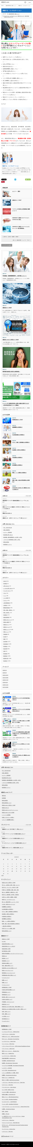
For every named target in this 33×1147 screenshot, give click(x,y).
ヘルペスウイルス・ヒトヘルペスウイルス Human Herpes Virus (15, 1106)
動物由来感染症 (6, 607)
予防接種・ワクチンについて (8, 1001)
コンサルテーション (13, 16)
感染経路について (5, 960)
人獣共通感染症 (6, 602)
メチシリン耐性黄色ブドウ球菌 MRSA (10, 1072)
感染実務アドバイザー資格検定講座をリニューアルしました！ (16, 501)
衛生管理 (5, 648)
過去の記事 (28, 495)
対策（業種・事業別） (8, 610)
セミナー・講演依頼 (7, 532)
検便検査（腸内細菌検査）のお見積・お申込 (12, 537)
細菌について (5, 980)
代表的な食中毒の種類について (8, 989)
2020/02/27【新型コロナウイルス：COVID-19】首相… (21, 218)
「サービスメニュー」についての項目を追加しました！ (14, 843)
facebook (25, 2)
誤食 (4, 651)
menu (30, 2)
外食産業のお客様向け (17, 457)
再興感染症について (6, 992)
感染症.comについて (7, 619)
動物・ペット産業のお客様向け (19, 472)
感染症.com (8, 1144)
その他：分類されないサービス (8, 904)
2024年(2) (5, 672)
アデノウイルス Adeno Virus (8, 1048)
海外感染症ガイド (5, 1018)
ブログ (4, 593)
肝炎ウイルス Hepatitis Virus (8, 1077)
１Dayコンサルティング (8, 16)
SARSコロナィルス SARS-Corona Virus (10, 1036)
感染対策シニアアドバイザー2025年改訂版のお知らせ (21, 710)
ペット (4, 595)
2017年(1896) (5, 687)
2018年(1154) (5, 684)
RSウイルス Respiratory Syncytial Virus (10, 1038)
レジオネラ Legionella (7, 1067)
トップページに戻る (7, 245)
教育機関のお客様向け (17, 465)
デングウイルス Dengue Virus (8, 1129)
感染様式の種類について (7, 963)
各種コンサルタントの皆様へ (8, 817)
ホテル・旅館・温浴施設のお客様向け (21, 442)
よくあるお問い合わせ (8, 588)
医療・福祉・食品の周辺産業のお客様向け (21, 481)
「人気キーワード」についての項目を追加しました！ (13, 833)
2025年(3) (5, 670)
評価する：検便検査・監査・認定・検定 (10, 889)
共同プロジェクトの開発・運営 (8, 928)
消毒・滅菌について (6, 1013)
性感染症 (5, 614)
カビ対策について (5, 1016)
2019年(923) (5, 682)
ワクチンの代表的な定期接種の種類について (21, 209)
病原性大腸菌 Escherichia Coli (8, 1094)
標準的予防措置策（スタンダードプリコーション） (12, 953)
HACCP (5, 581)
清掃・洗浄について (6, 1011)
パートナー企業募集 (6, 814)
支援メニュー (16, 13)
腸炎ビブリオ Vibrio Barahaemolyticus (10, 1096)
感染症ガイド (6, 624)
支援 (26, 16)
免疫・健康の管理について (7, 965)
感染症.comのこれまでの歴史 (8, 812)
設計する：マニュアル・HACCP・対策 (10, 887)
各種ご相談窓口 (6, 529)
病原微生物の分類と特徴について (9, 975)
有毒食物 (5, 634)
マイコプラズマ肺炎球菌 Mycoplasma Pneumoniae (13, 1065)
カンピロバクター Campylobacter (9, 1101)
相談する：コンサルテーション (10, 166)
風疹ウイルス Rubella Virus (8, 1053)
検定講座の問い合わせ (8, 534)
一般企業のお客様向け (6, 926)
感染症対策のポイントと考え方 (8, 946)
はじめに (4, 941)
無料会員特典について (6, 802)
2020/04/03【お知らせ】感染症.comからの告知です (21, 488)
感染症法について (5, 1004)
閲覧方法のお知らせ (7, 513)
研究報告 (5, 646)
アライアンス (6, 16)
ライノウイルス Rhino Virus (8, 1043)
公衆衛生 (5, 605)
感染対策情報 (11, 13)
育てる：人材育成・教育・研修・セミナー (11, 885)
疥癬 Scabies (5, 1111)
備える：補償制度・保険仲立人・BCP (10, 892)
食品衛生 (5, 660)
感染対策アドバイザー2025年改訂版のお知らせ (21, 698)
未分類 (4, 636)
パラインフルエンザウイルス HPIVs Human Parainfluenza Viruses (16, 1046)
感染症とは (4, 955)
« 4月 (2, 875)
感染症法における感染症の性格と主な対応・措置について (14, 1009)
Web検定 (5, 583)
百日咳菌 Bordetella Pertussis (8, 1060)
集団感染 (5, 656)
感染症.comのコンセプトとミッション (10, 810)
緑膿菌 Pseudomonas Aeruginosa (9, 1075)
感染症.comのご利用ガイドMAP (11, 339)
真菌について (5, 982)
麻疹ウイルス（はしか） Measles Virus (10, 1051)
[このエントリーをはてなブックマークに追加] (15, 180)
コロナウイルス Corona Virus (8, 1034)
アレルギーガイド (7, 590)
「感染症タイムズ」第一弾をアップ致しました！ (12, 829)
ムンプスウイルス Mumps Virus (9, 1055)
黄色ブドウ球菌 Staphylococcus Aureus (10, 1080)
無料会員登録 (6, 542)
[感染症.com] (7, 2)
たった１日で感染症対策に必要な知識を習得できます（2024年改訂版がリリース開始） (21, 733)
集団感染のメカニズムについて (8, 972)
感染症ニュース (6, 629)
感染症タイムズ (6, 627)
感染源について (5, 958)
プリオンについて (5, 984)
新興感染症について (6, 994)
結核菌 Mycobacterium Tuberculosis (10, 1063)
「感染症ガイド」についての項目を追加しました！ (13, 838)
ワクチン (5, 600)
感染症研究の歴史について (7, 943)
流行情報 (5, 641)
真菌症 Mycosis (5, 1113)
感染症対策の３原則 (6, 948)
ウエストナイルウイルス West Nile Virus (10, 1122)
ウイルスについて (5, 977)
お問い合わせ (6, 586)
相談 (28, 16)
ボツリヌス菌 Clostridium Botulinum (9, 1099)
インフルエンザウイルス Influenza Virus (10, 1031)
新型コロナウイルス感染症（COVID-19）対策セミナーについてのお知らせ (16, 507)
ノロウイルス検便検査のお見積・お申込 (11, 539)
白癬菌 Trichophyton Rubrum (8, 1109)
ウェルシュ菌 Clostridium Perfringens (10, 1104)
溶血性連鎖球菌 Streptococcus (8, 1058)
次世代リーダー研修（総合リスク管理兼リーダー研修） (21, 721)
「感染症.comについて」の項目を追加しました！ (12, 847)
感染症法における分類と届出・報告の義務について (12, 1006)
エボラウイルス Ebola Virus (8, 1120)
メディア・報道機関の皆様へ (8, 819)
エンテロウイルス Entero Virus (8, 1041)
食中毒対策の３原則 (6, 951)
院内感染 (5, 653)
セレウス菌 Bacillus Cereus (8, 1089)
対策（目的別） (6, 612)
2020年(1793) (5, 679)
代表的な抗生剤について (7, 999)
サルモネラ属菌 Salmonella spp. (9, 1092)
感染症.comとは (5, 807)
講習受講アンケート (7, 544)
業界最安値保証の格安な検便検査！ (11, 371)
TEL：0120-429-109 (7, 527)
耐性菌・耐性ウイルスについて (8, 997)
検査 (4, 639)
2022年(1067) (5, 675)
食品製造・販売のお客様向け (19, 450)
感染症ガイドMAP (16, 200)
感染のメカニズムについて (7, 970)
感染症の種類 (6, 622)
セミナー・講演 (16, 191)
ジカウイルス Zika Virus (7, 1131)
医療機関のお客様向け (17, 427)
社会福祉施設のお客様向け (18, 434)
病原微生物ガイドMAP (17, 419)
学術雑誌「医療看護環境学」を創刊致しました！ (15, 275)
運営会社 (4, 795)
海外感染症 (5, 643)
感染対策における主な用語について (9, 968)
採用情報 (4, 798)
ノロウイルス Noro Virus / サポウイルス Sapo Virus (13, 1082)
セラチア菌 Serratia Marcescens (9, 1070)
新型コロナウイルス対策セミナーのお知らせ (21, 744)
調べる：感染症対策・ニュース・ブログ (21, 240)
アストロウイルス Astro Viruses (9, 1087)
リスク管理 (5, 598)
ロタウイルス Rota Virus (7, 1084)
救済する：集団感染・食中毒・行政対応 (10, 894)
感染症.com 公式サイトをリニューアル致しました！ (15, 518)
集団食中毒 (5, 658)
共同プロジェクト (21, 16)
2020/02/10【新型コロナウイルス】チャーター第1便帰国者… (21, 227)
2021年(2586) (5, 677)
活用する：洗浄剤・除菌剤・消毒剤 (10, 236)
